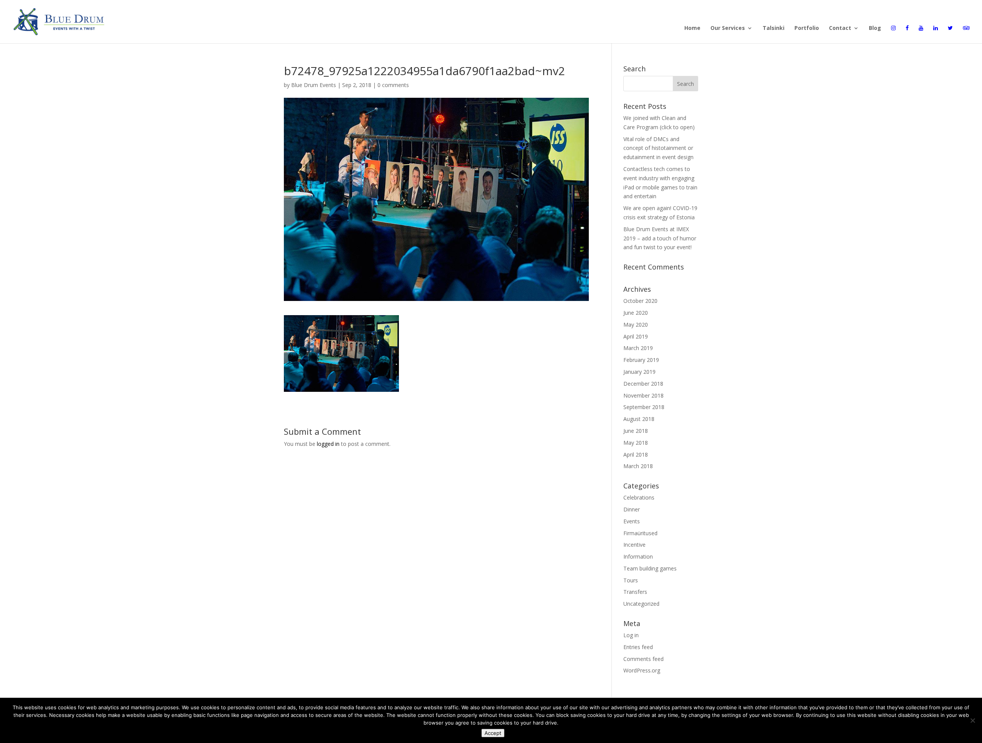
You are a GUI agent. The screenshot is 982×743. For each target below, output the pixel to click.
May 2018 (635, 442)
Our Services (727, 28)
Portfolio (806, 28)
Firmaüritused (640, 533)
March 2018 (638, 466)
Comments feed (643, 658)
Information (638, 556)
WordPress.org (641, 670)
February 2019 (641, 359)
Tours (630, 580)
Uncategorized (641, 603)
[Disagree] (972, 720)
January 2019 (639, 371)
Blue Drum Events (313, 85)
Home (692, 28)
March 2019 (638, 348)
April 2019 (635, 336)
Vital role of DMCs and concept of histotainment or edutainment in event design (658, 148)
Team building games (650, 568)
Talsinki (773, 28)
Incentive (634, 544)
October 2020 (640, 300)
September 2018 (643, 407)
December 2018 (643, 383)
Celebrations (638, 497)
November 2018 (643, 395)
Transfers (635, 591)
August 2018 (638, 418)
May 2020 (635, 324)
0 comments (393, 85)
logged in (328, 443)
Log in (631, 635)
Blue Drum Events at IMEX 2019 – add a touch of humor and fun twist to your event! (659, 238)
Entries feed (638, 647)
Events (631, 521)
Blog (875, 28)
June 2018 (635, 430)
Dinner (631, 509)
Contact (840, 28)
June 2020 (635, 312)
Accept (492, 733)
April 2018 (635, 454)
